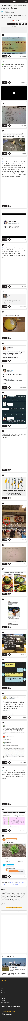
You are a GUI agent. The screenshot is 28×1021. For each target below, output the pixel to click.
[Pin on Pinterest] (9, 56)
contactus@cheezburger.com (8, 1011)
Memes (7, 896)
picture (18, 896)
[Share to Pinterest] (23, 24)
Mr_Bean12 (24, 360)
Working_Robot (23, 387)
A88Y (25, 717)
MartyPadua (24, 206)
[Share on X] (20, 24)
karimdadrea (24, 425)
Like (4, 903)
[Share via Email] (26, 24)
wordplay (17, 899)
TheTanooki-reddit (23, 830)
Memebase (3, 986)
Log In (25, 1)
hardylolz (24, 153)
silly (22, 896)
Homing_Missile (23, 762)
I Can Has (3, 983)
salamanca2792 (23, 593)
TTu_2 (25, 563)
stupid (11, 899)
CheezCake (3, 992)
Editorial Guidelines (5, 1002)
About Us (3, 1000)
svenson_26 (24, 469)
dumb (3, 899)
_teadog (25, 876)
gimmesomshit (23, 306)
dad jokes (23, 893)
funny (7, 899)
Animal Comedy (4, 988)
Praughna (24, 804)
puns (3, 896)
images (8, 893)
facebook (13, 896)
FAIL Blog (14, 1)
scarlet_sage (24, 654)
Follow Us (12, 882)
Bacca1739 (24, 338)
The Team (3, 998)
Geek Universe (4, 990)
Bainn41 (25, 688)
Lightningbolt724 (23, 239)
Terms (15, 1018)
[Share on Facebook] (17, 24)
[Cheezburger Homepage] (14, 1014)
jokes (18, 893)
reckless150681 (23, 539)
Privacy (17, 1018)
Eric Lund (6, 11)
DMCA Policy (25, 1018)
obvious (3, 893)
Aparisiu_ (24, 286)
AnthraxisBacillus (23, 56)
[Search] (3, 2)
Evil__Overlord (24, 125)
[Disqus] (14, 934)
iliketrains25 (24, 82)
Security (20, 1018)
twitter (13, 893)
